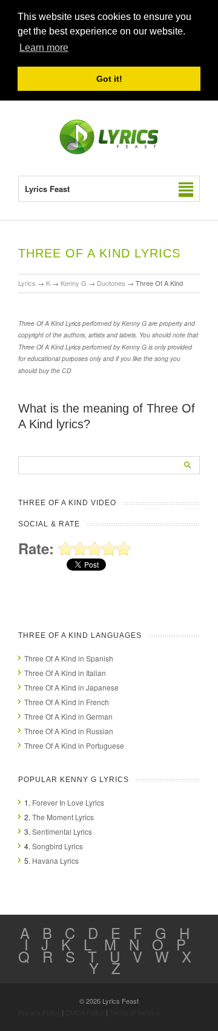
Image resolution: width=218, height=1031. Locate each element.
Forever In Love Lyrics (68, 802)
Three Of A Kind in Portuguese (74, 745)
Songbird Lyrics (57, 846)
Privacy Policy (39, 1012)
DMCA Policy (84, 1012)
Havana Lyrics (55, 860)
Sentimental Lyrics (62, 831)
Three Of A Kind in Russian (68, 731)
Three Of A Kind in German (68, 716)
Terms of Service (135, 1012)
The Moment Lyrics (63, 817)
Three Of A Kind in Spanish (68, 658)
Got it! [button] (109, 79)
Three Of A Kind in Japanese (71, 687)
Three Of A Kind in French (66, 702)
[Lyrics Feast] (109, 151)
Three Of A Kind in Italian (65, 673)
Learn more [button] (43, 47)
